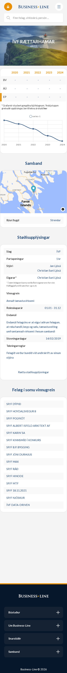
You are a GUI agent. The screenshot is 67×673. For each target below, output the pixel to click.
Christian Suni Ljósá (49, 270)
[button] (34, 116)
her (45, 108)
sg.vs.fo (33, 285)
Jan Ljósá (55, 265)
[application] (33, 129)
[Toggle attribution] (63, 209)
